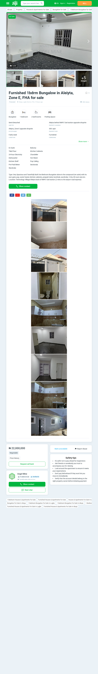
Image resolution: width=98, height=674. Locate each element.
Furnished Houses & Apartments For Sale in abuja (60, 506)
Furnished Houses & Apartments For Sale (52, 500)
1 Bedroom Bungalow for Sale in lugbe (41, 503)
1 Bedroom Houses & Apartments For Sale (21, 500)
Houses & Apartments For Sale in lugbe (81, 500)
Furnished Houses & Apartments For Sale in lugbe (24, 506)
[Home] (15, 3)
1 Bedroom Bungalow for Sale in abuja (70, 503)
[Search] (41, 3)
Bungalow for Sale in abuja (16, 503)
